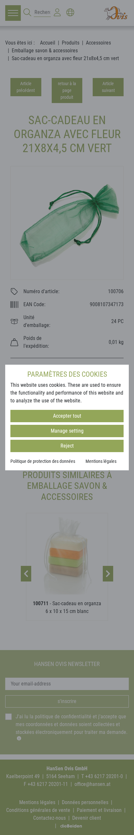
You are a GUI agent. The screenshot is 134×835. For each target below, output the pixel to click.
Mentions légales (101, 461)
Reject (67, 446)
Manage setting (67, 431)
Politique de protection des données (42, 461)
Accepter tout (67, 416)
